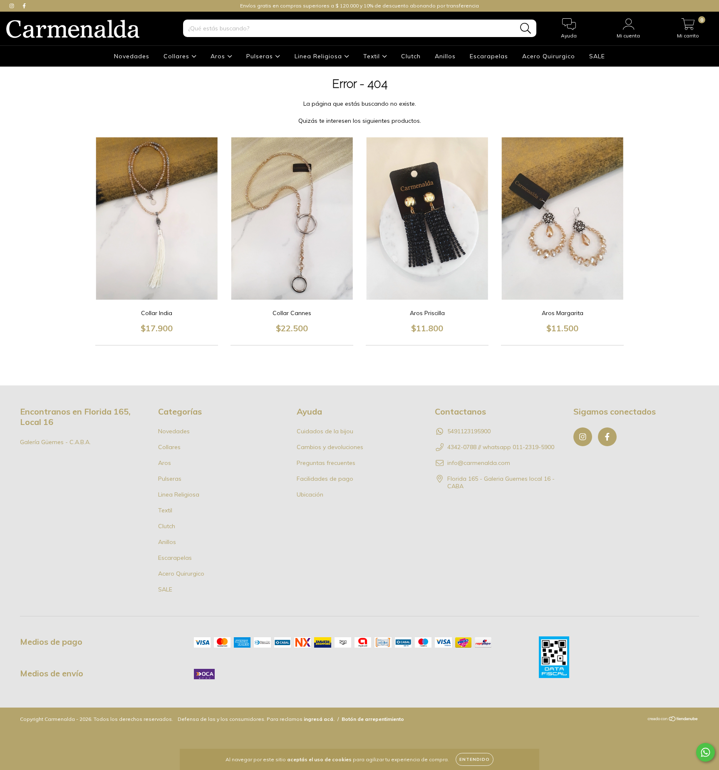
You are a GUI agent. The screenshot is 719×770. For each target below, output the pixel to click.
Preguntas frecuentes (326, 463)
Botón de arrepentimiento (373, 719)
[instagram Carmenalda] (12, 6)
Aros (219, 56)
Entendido (474, 759)
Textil (372, 56)
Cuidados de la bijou (325, 431)
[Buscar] (526, 28)
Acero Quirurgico (548, 56)
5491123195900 (469, 431)
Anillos (445, 56)
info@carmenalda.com (478, 463)
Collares (177, 56)
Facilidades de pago (325, 478)
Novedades (131, 56)
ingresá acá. (319, 719)
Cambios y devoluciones (330, 447)
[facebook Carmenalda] (24, 6)
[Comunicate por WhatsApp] (705, 752)
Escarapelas (489, 56)
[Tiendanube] (673, 720)
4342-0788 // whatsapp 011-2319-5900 (500, 447)
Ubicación (310, 494)
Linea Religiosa (319, 56)
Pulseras (260, 56)
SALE (597, 56)
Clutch (411, 56)
